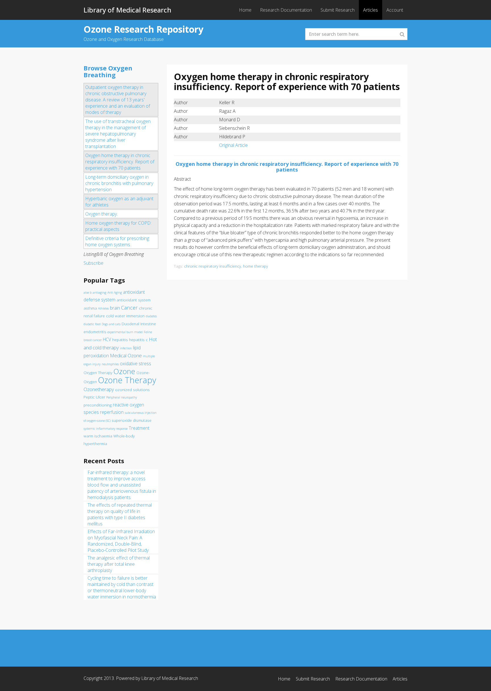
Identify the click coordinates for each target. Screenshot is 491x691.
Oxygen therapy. (101, 214)
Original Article (233, 145)
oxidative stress (135, 363)
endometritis (95, 331)
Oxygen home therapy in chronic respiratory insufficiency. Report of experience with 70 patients (119, 161)
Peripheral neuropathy (121, 397)
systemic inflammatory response (106, 429)
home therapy (255, 266)
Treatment (139, 428)
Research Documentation (286, 10)
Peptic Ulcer (94, 397)
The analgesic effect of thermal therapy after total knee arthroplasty (119, 564)
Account (394, 10)
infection (126, 348)
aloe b (87, 293)
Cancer (129, 307)
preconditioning (98, 405)
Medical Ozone (126, 355)
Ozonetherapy (99, 389)
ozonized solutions (132, 389)
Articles (370, 10)
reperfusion (112, 412)
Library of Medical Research (127, 9)
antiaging (99, 293)
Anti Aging (114, 293)
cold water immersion (125, 315)
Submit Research (338, 10)
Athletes (103, 308)
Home (245, 10)
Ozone (124, 371)
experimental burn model (125, 332)
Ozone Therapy (127, 380)
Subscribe (93, 263)
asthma (90, 308)
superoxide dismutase (131, 420)
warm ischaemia (98, 436)
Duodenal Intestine (139, 323)
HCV (107, 339)
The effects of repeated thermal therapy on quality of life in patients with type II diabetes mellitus (120, 514)
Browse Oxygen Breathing (108, 71)
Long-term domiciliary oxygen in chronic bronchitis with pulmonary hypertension (119, 183)
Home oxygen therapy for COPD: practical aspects (118, 226)
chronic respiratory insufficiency (212, 266)
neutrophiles (110, 364)
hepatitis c (138, 339)
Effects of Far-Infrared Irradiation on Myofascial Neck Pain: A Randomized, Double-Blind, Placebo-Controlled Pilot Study (121, 540)
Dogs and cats (111, 324)
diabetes (151, 316)
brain (115, 308)
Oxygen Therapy (98, 372)
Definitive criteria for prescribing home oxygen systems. (117, 241)
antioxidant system (133, 299)
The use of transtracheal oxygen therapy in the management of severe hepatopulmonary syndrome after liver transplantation (118, 133)
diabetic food (92, 324)
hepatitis (120, 339)
